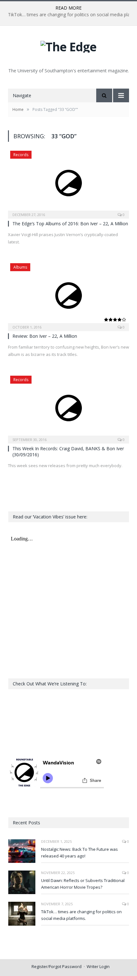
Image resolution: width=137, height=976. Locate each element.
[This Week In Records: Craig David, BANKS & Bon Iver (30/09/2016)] (68, 407)
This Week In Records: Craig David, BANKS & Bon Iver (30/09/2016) (68, 451)
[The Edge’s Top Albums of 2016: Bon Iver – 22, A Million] (68, 182)
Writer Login (98, 966)
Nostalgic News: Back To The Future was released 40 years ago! (79, 852)
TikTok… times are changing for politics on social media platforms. (81, 915)
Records (20, 154)
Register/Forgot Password (57, 966)
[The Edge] (68, 45)
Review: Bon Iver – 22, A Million (44, 336)
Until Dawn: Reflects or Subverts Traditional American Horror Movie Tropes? (83, 884)
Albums (20, 267)
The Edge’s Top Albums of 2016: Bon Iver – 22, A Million (70, 224)
